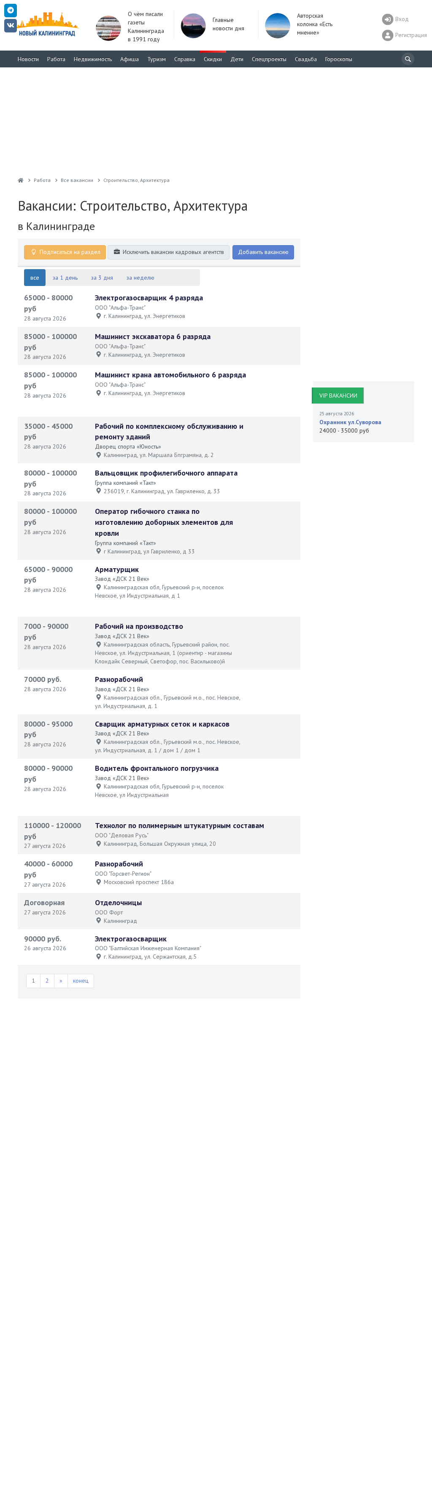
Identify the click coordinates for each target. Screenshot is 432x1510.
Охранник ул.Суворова (350, 422)
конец (81, 980)
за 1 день (65, 277)
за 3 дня (102, 277)
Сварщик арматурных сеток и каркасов (162, 724)
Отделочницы (118, 902)
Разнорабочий (119, 679)
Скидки (213, 59)
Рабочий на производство (139, 626)
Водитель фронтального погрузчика (157, 768)
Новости (28, 59)
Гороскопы (338, 59)
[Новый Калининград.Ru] (21, 180)
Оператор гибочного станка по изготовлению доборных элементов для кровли (164, 521)
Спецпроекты (269, 59)
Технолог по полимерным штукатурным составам (179, 825)
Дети (236, 59)
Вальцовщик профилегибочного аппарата (166, 473)
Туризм (156, 59)
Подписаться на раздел (69, 252)
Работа (56, 59)
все (34, 277)
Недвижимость (93, 59)
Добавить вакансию (263, 252)
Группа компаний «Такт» (125, 482)
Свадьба (306, 59)
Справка (184, 59)
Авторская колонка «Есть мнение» (314, 24)
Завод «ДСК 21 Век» (122, 579)
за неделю (140, 277)
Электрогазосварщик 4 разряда (149, 297)
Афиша (129, 59)
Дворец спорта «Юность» (128, 446)
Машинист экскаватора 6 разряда (153, 336)
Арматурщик (117, 569)
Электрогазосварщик (131, 938)
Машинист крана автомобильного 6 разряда (170, 375)
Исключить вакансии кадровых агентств (172, 252)
